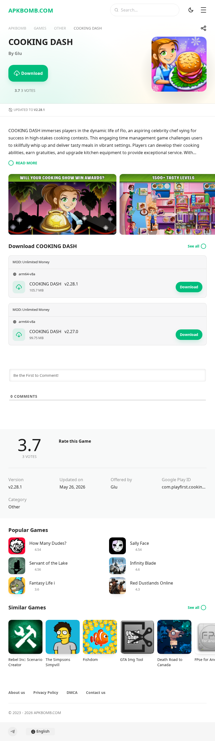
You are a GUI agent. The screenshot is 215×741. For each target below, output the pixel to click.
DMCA (72, 692)
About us (16, 692)
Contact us (95, 692)
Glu (114, 487)
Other (14, 507)
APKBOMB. (30, 10)
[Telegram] (12, 731)
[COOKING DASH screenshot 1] (62, 204)
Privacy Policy (45, 692)
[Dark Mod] (191, 10)
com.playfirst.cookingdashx (184, 487)
